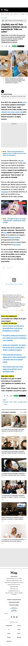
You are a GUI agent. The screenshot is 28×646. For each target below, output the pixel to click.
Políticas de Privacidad (14, 602)
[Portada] (14, 575)
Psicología (22, 14)
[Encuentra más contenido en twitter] (6, 46)
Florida (2, 14)
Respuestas (9, 625)
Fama (9, 633)
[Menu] (2, 9)
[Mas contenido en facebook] (11, 617)
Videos (19, 625)
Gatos (15, 402)
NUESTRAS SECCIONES (14, 622)
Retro (19, 633)
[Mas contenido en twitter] (14, 617)
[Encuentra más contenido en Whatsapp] (9, 46)
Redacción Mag (8, 94)
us (9, 629)
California (7, 14)
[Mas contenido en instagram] (16, 617)
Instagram (5, 402)
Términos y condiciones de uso (14, 599)
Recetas (19, 637)
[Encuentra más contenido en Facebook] (2, 46)
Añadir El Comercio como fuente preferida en (14, 20)
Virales (9, 637)
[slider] (14, 69)
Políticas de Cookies (14, 604)
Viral (11, 402)
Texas (11, 14)
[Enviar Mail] (2, 94)
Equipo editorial (14, 576)
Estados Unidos (22, 402)
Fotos (5, 404)
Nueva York (16, 14)
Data (19, 629)
